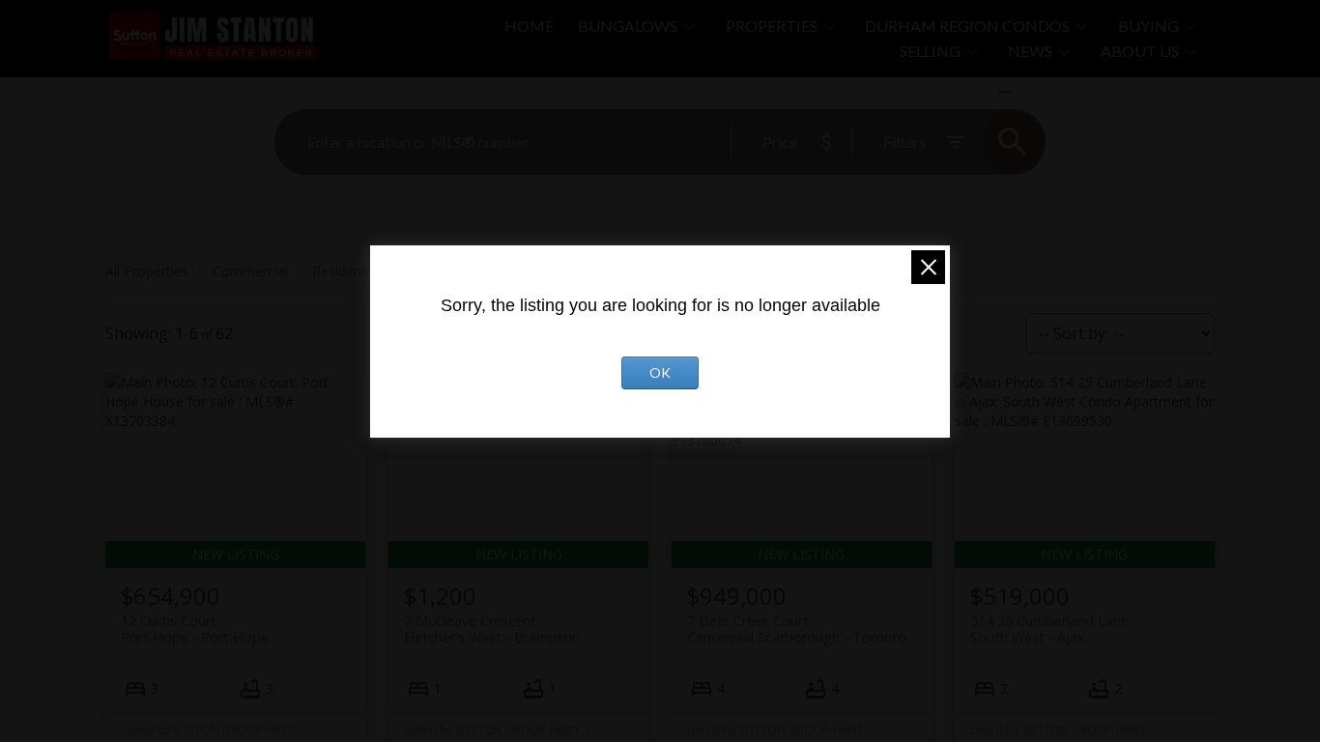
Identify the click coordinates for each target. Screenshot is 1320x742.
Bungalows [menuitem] (627, 25)
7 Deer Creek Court (796, 629)
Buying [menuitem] (1148, 25)
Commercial (250, 271)
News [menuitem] (1030, 51)
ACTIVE (959, 91)
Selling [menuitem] (930, 51)
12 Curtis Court (195, 629)
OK (660, 372)
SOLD (1033, 91)
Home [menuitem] (529, 25)
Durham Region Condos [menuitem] (967, 25)
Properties (772, 25)
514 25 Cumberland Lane (1049, 629)
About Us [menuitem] (1140, 51)
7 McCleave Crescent (492, 629)
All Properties (146, 271)
